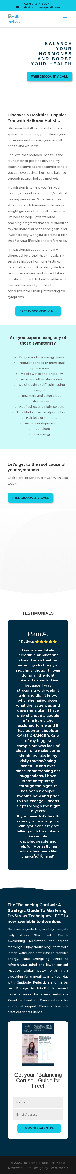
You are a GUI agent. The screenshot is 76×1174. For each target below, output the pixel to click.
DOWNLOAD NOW (39, 1128)
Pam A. (38, 633)
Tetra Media (58, 1168)
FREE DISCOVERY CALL (49, 76)
